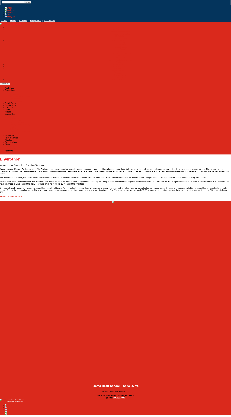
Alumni (13, 21)
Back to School (120, 38)
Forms (4, 21)
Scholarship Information (120, 34)
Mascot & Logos (120, 47)
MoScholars (120, 36)
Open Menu (5, 84)
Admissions (15, 94)
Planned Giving (120, 77)
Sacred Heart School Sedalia (15, 401)
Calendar (23, 21)
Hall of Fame (120, 45)
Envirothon (10, 159)
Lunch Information (120, 49)
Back (12, 92)
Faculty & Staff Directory (120, 53)
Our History (120, 43)
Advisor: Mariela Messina (11, 196)
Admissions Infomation (120, 32)
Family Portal (35, 21)
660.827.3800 (119, 398)
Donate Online (120, 75)
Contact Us (120, 62)
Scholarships (49, 21)
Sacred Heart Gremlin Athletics (15, 399)
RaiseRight (120, 58)
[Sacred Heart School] (10, 24)
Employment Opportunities (120, 60)
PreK (120, 51)
